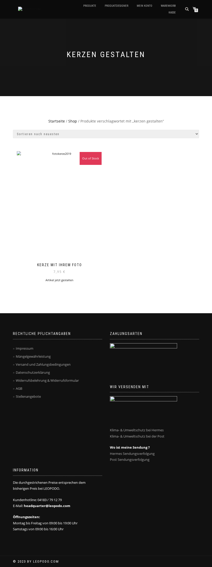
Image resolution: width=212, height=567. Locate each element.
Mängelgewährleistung (33, 356)
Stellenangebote (28, 396)
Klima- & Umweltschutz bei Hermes (137, 430)
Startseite (56, 121)
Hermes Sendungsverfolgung (132, 453)
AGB (19, 388)
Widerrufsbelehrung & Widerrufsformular (47, 380)
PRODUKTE (89, 5)
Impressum (24, 348)
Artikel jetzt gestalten (59, 280)
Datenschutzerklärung (33, 372)
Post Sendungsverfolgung (129, 459)
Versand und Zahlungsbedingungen (43, 364)
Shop (72, 121)
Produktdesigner (116, 5)
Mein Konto (144, 5)
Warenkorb (168, 5)
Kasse (172, 12)
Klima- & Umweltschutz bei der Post (137, 436)
